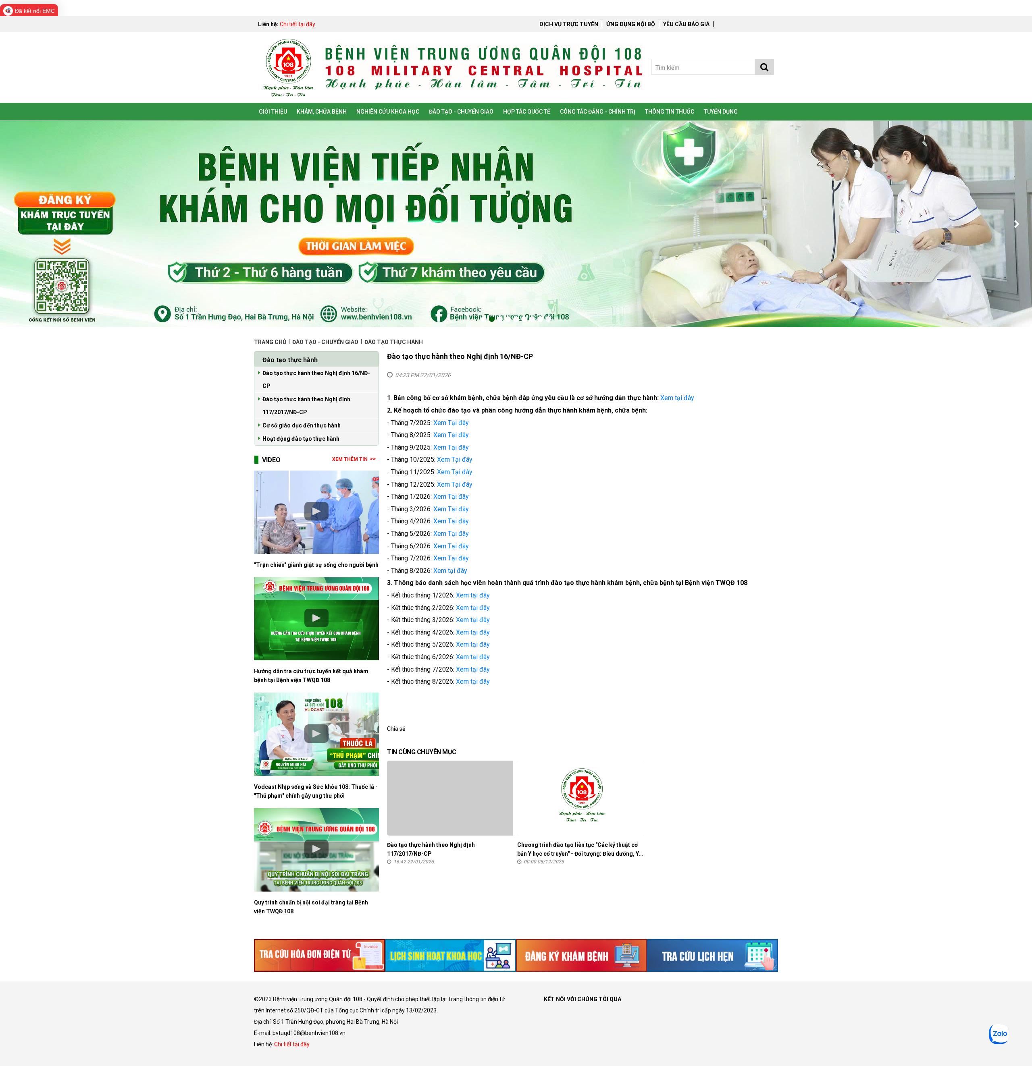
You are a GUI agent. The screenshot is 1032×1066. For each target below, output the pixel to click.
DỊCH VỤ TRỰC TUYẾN (568, 24)
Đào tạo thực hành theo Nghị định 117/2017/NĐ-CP (306, 405)
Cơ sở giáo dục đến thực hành (301, 425)
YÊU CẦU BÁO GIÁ (686, 24)
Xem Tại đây (451, 423)
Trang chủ (270, 342)
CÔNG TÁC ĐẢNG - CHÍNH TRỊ (597, 111)
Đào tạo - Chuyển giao (325, 342)
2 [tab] (492, 319)
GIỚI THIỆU (273, 111)
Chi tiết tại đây (297, 24)
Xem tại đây (677, 398)
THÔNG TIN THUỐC (669, 111)
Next (1016, 224)
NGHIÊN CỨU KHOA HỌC (387, 111)
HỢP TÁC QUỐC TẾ (526, 111)
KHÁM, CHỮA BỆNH (322, 111)
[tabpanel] (516, 224)
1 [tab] (484, 319)
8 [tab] (540, 319)
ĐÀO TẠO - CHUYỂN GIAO (461, 111)
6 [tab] (524, 319)
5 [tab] (516, 319)
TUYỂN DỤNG (721, 111)
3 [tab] (500, 319)
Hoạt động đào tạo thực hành (300, 439)
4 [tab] (508, 319)
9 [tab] (548, 319)
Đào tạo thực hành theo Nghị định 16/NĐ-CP (316, 379)
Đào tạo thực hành (393, 342)
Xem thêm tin (350, 459)
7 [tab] (532, 319)
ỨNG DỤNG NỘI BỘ (630, 24)
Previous (16, 224)
